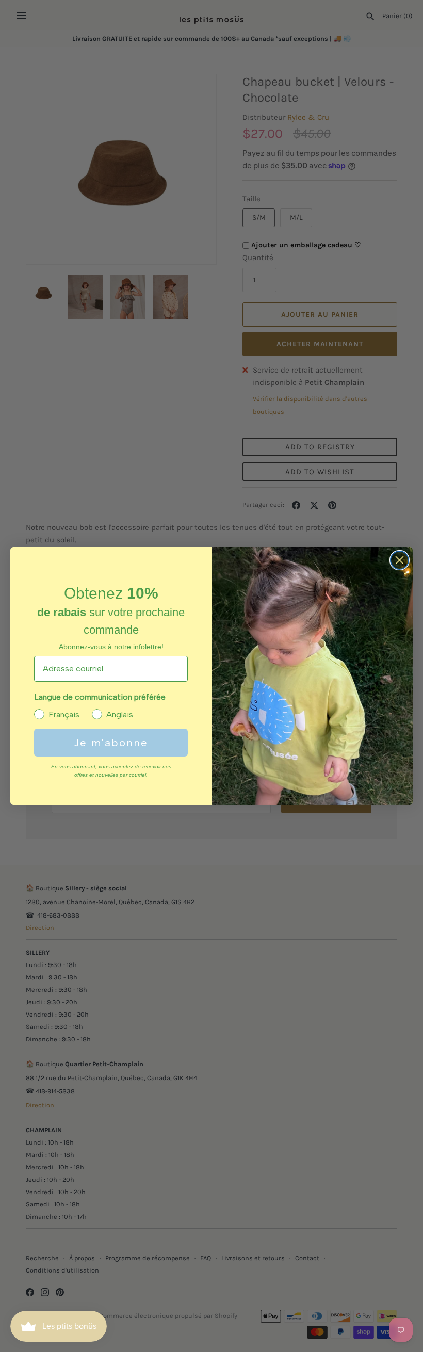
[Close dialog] (400, 560)
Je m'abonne (111, 742)
